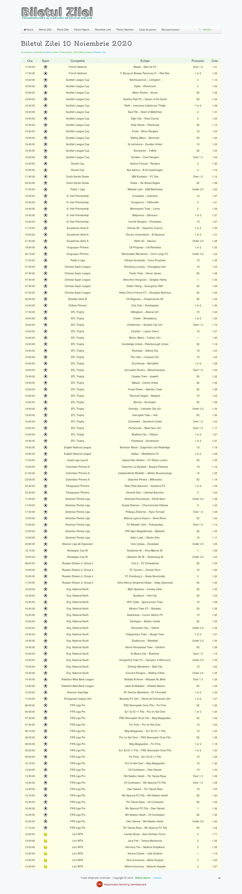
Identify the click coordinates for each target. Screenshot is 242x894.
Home (29, 29)
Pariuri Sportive (125, 29)
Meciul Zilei (45, 29)
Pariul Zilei (63, 29)
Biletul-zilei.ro (142, 877)
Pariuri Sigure (81, 29)
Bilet (48, 52)
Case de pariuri (147, 29)
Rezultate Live (103, 29)
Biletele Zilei (100, 52)
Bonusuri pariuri (170, 29)
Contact (157, 877)
